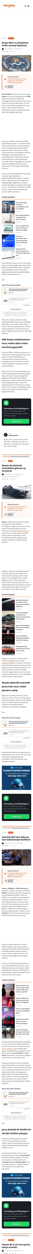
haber (28, 105)
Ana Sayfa (4, 38)
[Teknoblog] (9, 6)
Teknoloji (11, 38)
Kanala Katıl (16, 421)
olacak (23, 915)
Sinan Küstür (8, 49)
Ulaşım (10, 461)
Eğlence (11, 832)
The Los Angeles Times (9, 1048)
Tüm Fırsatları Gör (16, 309)
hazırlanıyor (25, 531)
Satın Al (11, 293)
